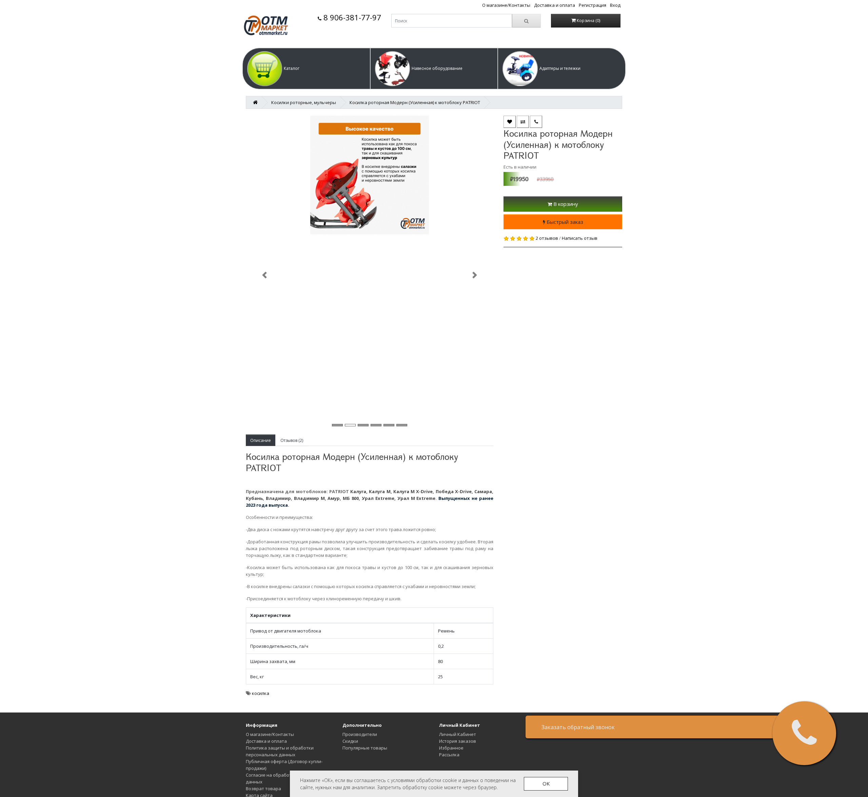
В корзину (565, 203)
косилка (260, 693)
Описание (260, 440)
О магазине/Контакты (506, 5)
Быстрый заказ (564, 221)
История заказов (457, 741)
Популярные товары (364, 748)
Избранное (451, 748)
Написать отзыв (579, 238)
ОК (546, 783)
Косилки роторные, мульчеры (303, 102)
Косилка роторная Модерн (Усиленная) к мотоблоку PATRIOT (415, 102)
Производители (359, 734)
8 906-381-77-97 (351, 17)
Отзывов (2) (291, 440)
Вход (615, 5)
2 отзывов (547, 238)
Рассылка (449, 755)
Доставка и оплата (554, 5)
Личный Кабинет (457, 734)
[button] (306, 68)
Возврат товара (263, 788)
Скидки (350, 741)
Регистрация (592, 5)
